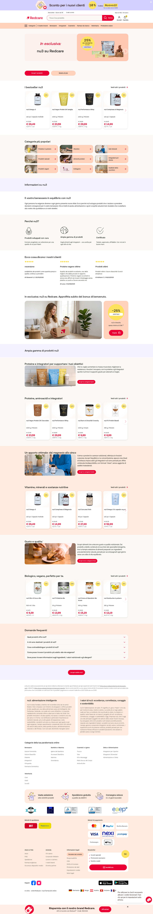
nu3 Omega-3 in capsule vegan (115, 509)
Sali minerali (113, 149)
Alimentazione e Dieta (110, 757)
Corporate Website (52, 856)
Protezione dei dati (73, 867)
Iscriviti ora (109, 867)
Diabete (27, 757)
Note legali (70, 873)
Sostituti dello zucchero (113, 169)
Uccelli (27, 783)
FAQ (26, 856)
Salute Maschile (30, 754)
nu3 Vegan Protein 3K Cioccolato (37, 420)
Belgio (87, 890)
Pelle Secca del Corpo (84, 760)
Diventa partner (51, 865)
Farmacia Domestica (32, 766)
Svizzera (107, 890)
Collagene (77, 169)
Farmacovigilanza (30, 862)
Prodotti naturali (43, 159)
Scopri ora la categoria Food (87, 561)
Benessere (53, 26)
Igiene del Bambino (57, 751)
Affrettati (105, 909)
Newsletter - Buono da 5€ (55, 12)
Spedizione (28, 859)
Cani (26, 777)
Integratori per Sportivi (110, 751)
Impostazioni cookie (73, 870)
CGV (68, 861)
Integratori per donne (114, 159)
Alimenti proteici (79, 159)
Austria (96, 890)
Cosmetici (71, 26)
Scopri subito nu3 (76, 672)
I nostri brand (50, 862)
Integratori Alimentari (110, 754)
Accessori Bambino (57, 754)
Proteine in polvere (44, 149)
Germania (76, 890)
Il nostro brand (43, 26)
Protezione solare (107, 26)
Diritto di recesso (72, 864)
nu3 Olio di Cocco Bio (33, 598)
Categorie (32, 26)
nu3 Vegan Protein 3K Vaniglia (62, 109)
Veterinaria (95, 26)
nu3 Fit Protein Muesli (111, 420)
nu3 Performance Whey (86, 109)
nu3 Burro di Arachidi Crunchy (88, 420)
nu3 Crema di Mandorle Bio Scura (87, 599)
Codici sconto (70, 12)
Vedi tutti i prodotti (118, 87)
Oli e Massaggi (82, 757)
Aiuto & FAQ (118, 12)
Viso (78, 754)
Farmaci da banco (83, 26)
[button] (76, 637)
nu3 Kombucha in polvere (113, 598)
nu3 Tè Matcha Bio (58, 598)
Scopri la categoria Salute (86, 472)
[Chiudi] (151, 2)
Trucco (79, 751)
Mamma (53, 757)
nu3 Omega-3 (31, 109)
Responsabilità (72, 858)
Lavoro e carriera (51, 859)
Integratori (62, 26)
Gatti (26, 780)
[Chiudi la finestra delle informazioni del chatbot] (114, 891)
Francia (117, 890)
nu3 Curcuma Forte (84, 509)
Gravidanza (55, 760)
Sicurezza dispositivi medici (34, 865)
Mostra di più (63, 73)
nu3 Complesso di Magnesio (113, 109)
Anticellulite (81, 763)
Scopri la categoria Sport (86, 382)
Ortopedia (28, 763)
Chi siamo (125, 12)
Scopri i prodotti (36, 73)
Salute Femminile (30, 751)
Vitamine (76, 149)
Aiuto (26, 853)
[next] (125, 51)
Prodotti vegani (43, 169)
